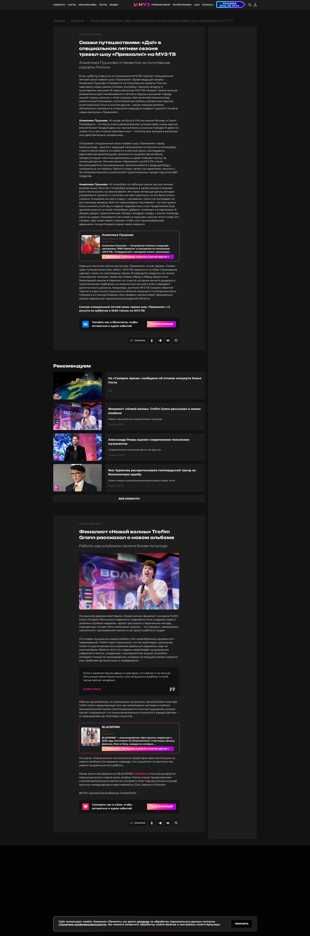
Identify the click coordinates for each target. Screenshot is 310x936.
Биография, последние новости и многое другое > (138, 256)
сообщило (141, 773)
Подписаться (161, 324)
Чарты (72, 5)
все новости (129, 498)
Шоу (197, 5)
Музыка (207, 5)
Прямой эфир (160, 5)
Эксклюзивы (87, 5)
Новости (59, 5)
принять (241, 923)
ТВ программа (182, 5)
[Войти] (255, 4)
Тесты (103, 5)
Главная (59, 21)
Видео (114, 5)
